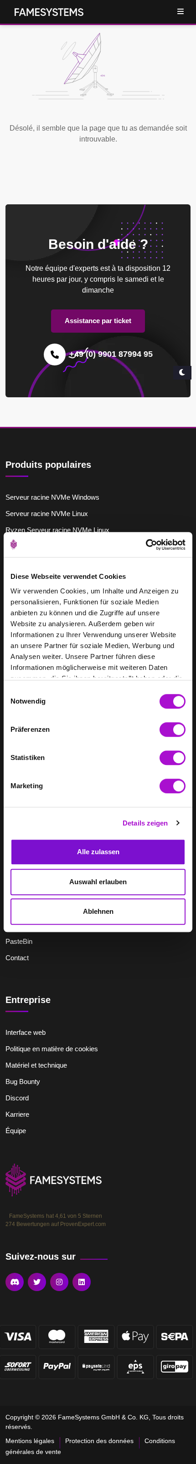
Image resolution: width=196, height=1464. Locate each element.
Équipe (15, 1131)
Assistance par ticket (98, 320)
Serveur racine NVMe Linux (46, 513)
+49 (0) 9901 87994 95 (111, 354)
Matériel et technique (36, 1065)
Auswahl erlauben (98, 882)
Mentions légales (29, 1440)
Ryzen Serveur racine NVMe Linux (57, 530)
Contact (17, 958)
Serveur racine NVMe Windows (52, 497)
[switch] (173, 729)
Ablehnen (98, 911)
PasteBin (18, 941)
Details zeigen (145, 823)
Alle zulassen (98, 852)
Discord (17, 1098)
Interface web (25, 1032)
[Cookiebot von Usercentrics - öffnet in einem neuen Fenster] (146, 545)
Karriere (17, 1114)
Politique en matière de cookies (51, 1049)
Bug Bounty (22, 1081)
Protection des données (99, 1440)
